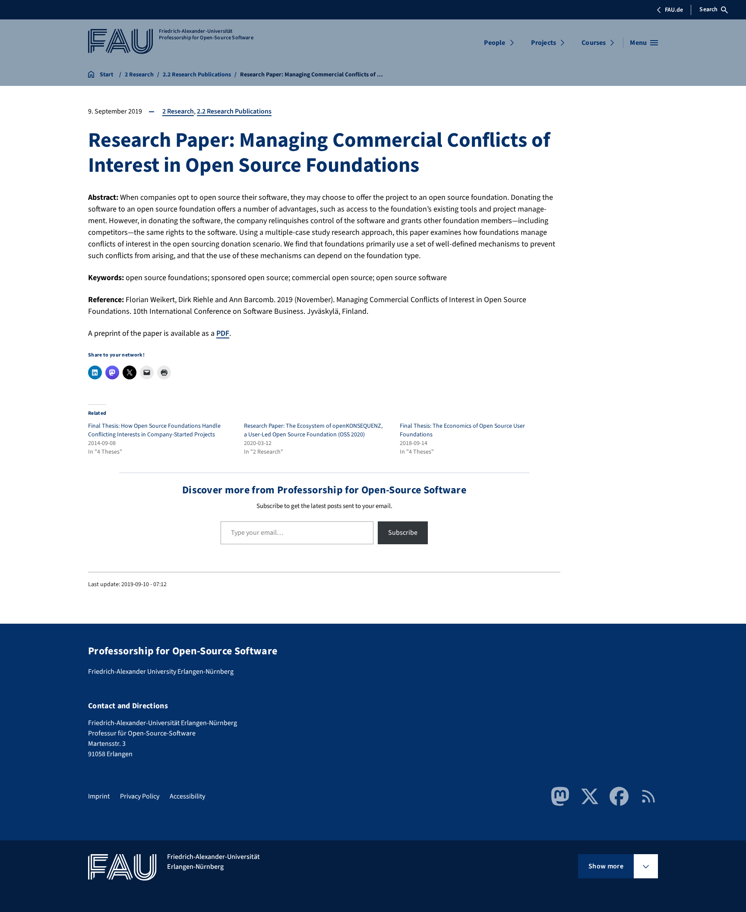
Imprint (99, 796)
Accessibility (187, 796)
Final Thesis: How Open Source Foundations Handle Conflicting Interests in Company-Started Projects (154, 430)
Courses (594, 42)
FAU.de (674, 10)
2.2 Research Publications (234, 111)
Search (708, 9)
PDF (222, 333)
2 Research (178, 111)
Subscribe (402, 532)
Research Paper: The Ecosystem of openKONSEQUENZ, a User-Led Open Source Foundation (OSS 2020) (313, 430)
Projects (543, 42)
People (495, 42)
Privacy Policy (139, 796)
